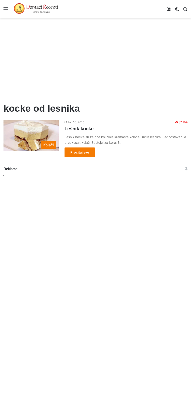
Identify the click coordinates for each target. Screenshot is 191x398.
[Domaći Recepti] (36, 9)
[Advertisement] (95, 58)
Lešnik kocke (79, 128)
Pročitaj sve (79, 152)
